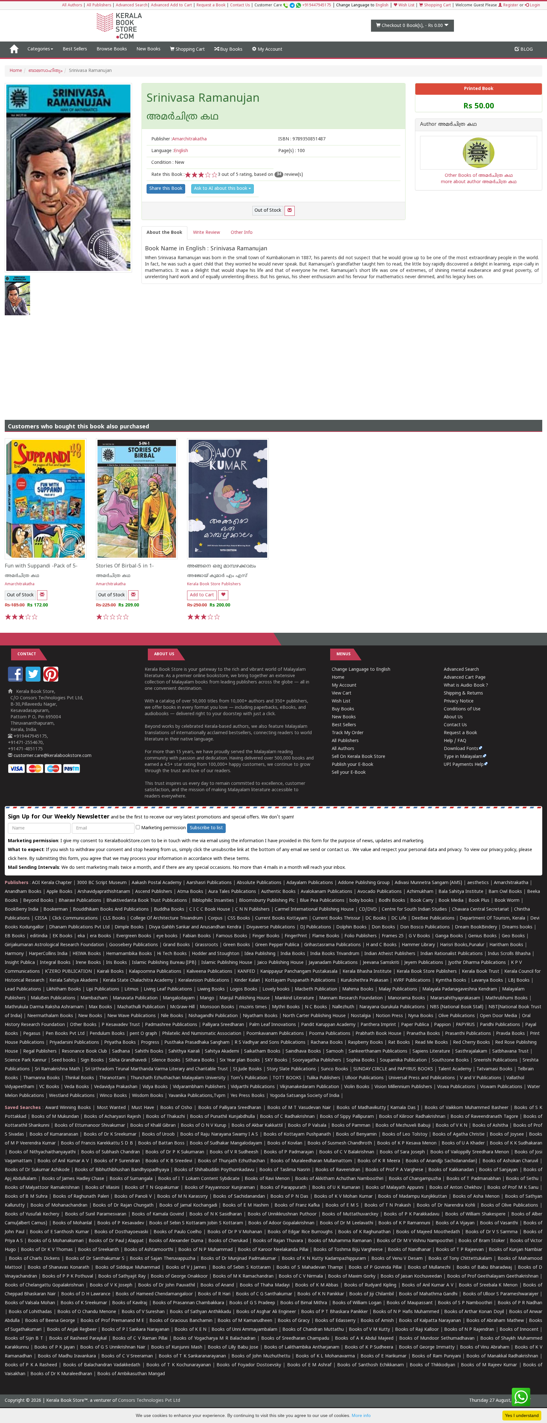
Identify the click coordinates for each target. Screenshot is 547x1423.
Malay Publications (398, 989)
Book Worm (506, 900)
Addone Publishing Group (364, 883)
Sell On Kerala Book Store (358, 757)
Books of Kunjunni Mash (176, 1347)
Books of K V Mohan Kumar (343, 1196)
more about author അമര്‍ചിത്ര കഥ (479, 182)
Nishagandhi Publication (213, 1016)
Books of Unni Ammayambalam (244, 1329)
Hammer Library (418, 945)
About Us (453, 717)
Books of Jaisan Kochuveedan (411, 1276)
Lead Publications (23, 989)
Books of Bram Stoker (481, 1241)
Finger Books (266, 936)
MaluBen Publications (53, 998)
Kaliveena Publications (209, 971)
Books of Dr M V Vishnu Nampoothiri (415, 1241)
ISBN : (301, 139)
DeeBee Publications (433, 918)
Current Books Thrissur (336, 918)
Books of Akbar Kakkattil (257, 1125)
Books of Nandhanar (409, 1250)
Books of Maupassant (409, 1303)
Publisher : (179, 139)
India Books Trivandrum (334, 954)
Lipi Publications (102, 989)
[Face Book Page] (16, 680)
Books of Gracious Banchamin (180, 1321)
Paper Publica (415, 1025)
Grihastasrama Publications (332, 945)
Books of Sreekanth (98, 1250)
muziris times (253, 1007)
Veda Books (76, 1087)
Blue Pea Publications (322, 900)
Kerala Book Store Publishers (214, 584)
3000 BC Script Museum (102, 883)
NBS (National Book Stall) (456, 1007)
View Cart (341, 693)
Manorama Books (406, 998)
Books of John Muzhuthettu (260, 1356)
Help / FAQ (455, 741)
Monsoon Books (217, 1007)
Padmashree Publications (171, 1025)
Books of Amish (377, 1321)
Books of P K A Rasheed (31, 1365)
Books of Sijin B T (24, 1338)
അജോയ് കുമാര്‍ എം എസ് (217, 576)
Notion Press (389, 1016)
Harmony (14, 954)
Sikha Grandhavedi (128, 1060)
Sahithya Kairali (184, 1051)
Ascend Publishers (153, 891)
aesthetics (478, 883)
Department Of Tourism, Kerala (492, 918)
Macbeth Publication (316, 989)
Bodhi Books (392, 900)
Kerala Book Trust (480, 971)
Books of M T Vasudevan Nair (299, 1108)
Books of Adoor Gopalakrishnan (281, 1223)
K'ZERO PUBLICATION (68, 971)
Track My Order (347, 733)
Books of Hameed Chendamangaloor (154, 1294)
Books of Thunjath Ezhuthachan (231, 1161)
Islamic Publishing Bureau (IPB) (164, 962)
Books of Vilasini (102, 1187)
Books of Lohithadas (30, 1312)
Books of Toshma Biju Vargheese (347, 1250)
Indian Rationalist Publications (451, 954)
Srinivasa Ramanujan (203, 99)
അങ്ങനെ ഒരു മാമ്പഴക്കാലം (221, 566)
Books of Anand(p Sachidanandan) (441, 1161)
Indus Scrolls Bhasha (509, 954)
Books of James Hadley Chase (73, 1179)
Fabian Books (197, 936)
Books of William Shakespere (475, 1214)
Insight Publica (20, 962)
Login (534, 5)
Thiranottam (112, 1078)
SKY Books (276, 1060)
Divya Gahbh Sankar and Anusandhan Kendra (195, 927)
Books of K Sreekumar (83, 1303)
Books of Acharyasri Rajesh (112, 1116)
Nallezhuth (343, 1007)
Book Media (450, 900)
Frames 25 (393, 936)
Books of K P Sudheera (369, 1347)
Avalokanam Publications (326, 891)
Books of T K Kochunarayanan (178, 1365)
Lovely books (276, 989)
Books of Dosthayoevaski (121, 1232)
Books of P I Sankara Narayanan (135, 1329)
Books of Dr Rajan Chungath (123, 1205)
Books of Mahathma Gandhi (428, 1294)
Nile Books (172, 1016)
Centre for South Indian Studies (414, 909)
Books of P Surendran (117, 1161)
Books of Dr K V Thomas (46, 1250)
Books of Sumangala (131, 1179)
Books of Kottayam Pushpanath (297, 1134)
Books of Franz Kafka (297, 1205)
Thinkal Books (79, 1078)
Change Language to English (361, 669)
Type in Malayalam (463, 757)
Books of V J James (186, 1267)
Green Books (236, 945)
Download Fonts (461, 749)
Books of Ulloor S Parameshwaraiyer (501, 1294)
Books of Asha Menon (476, 1196)
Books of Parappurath (283, 1187)
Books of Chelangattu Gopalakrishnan (44, 1285)
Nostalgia (361, 1016)
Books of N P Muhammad (205, 1250)
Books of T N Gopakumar (152, 1187)
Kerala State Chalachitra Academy (138, 980)
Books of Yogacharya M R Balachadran (214, 1338)
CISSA (41, 918)
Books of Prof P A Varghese (394, 1170)
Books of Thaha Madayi (265, 1285)
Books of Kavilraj (129, 1303)
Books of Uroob (158, 1134)
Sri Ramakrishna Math (57, 1069)
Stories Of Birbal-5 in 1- (125, 566)
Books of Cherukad (228, 1241)
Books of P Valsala (307, 1125)
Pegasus (32, 1033)
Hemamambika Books (129, 954)
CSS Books (239, 918)
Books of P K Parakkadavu (411, 1214)
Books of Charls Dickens (34, 1258)
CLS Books (114, 918)
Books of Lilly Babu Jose (233, 1347)
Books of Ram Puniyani (436, 1356)
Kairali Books (110, 971)
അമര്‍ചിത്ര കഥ (22, 576)
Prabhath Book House (378, 1033)
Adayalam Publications (309, 883)
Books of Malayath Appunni (395, 1187)
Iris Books (116, 962)
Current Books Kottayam (281, 918)
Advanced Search (132, 5)
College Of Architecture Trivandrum (166, 918)
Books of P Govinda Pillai (375, 1267)
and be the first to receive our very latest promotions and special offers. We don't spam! (151, 817)
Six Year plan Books (240, 1060)
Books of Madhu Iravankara (67, 1356)
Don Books (383, 927)
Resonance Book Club (84, 1051)
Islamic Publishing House (226, 962)
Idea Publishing (259, 954)
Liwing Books (211, 989)
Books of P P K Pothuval (67, 1276)
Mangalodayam (179, 998)
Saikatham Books (262, 1051)
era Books (100, 936)
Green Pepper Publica (277, 945)
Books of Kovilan (284, 1143)
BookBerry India (21, 909)
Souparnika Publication (403, 1060)
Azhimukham (420, 891)
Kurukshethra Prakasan (364, 980)
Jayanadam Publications (333, 962)
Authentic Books (278, 891)
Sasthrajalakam (471, 1051)
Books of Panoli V (133, 1196)
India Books (292, 954)
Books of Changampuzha (415, 1179)
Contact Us (240, 5)
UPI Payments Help (464, 764)
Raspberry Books (365, 1042)
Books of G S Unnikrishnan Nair (112, 1347)
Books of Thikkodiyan (432, 1365)
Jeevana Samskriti (381, 962)
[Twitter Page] (34, 680)
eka (81, 936)
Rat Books (399, 1042)
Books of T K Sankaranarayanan (192, 1356)
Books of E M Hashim (246, 1205)
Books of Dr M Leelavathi (346, 1223)
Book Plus (478, 900)
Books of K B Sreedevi (168, 1161)
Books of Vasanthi (499, 1223)
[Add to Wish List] (223, 595)
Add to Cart (202, 595)
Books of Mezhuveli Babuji (403, 1125)
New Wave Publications (131, 1016)
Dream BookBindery (476, 927)
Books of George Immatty (427, 1347)
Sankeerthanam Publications (378, 1051)
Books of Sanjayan (498, 1170)
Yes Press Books (247, 1096)
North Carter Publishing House (314, 1016)
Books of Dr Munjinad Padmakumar (238, 1258)
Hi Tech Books (172, 954)
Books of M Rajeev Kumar (489, 1365)
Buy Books (230, 49)
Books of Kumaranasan (53, 1134)
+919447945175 (316, 5)
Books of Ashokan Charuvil (510, 1161)
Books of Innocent (519, 1329)
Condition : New (167, 162)
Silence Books (166, 1060)
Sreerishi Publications (496, 1060)
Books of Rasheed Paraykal (78, 1338)
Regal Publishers (40, 1051)
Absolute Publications (259, 883)
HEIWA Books (86, 954)
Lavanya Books (487, 980)
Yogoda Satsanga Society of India (304, 1096)
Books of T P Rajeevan (459, 1250)
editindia (38, 936)
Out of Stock (268, 210)
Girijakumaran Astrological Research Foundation (54, 945)
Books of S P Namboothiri (465, 1303)
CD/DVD (368, 909)
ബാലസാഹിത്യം (45, 71)
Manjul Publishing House (244, 998)
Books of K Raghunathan (364, 1232)
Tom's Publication (248, 1078)
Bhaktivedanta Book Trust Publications (146, 900)
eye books (167, 936)
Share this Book (165, 188)
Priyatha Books (120, 1042)
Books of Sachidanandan (239, 1196)
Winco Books (113, 1096)
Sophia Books (360, 1060)
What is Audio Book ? (466, 685)
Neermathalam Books (50, 1016)
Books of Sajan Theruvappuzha (162, 1258)
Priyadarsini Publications (74, 1042)
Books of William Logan (356, 1303)
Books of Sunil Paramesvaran (95, 1214)
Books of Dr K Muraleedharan (61, 1374)
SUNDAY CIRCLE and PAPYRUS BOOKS (393, 1069)
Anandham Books (23, 891)
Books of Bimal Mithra (303, 1303)
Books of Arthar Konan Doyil (474, 1312)
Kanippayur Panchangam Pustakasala (298, 971)
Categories (39, 49)
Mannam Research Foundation (351, 998)
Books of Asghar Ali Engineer (266, 1312)
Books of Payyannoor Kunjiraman (220, 1187)
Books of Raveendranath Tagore (484, 1116)
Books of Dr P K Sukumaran (174, 1152)
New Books (148, 49)
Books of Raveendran (337, 1170)
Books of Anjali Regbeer (72, 1329)
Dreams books (517, 927)
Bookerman (55, 909)
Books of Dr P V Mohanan (234, 1232)
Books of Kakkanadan (451, 1170)
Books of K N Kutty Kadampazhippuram (324, 1258)
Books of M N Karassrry (182, 1196)
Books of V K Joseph (111, 1285)
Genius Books (482, 936)
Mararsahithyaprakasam (455, 998)
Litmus (131, 989)
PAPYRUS (465, 1025)
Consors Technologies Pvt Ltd (149, 1400)
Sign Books (92, 1060)
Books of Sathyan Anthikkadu (200, 1312)
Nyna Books (420, 1016)
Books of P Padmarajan (289, 1152)
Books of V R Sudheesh (234, 1152)
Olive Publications (456, 1016)
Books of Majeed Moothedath (428, 1232)
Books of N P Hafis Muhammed (406, 1312)
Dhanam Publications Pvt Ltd (79, 927)
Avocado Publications (379, 891)
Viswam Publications (501, 1087)
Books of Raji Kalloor (417, 1329)
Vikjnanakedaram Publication (309, 1087)
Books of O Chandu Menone (86, 1312)
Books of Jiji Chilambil (371, 1294)
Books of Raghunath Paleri (81, 1196)
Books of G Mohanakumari (56, 1241)
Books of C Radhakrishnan (287, 1116)
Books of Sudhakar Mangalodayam (226, 1143)
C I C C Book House (209, 909)
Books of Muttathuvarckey (350, 1214)
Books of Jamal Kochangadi (188, 1205)
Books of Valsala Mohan (30, 1303)
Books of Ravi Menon (267, 1179)
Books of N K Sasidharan (215, 1214)
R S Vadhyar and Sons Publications (270, 1042)
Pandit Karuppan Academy (328, 1025)
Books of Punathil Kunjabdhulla (222, 1116)
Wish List (405, 5)
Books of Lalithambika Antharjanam (301, 1347)
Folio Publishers (360, 936)
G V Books (419, 936)
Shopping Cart (437, 5)
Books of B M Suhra (26, 1196)
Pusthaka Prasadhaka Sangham (196, 1042)
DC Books (375, 918)
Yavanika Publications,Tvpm (196, 1096)
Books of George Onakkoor (179, 1276)
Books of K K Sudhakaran (516, 1143)
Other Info (242, 232)
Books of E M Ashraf (309, 1365)
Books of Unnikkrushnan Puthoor (282, 1214)
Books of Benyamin (356, 1134)
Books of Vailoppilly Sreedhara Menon (469, 1152)
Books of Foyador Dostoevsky (249, 1365)
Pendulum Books (107, 1033)
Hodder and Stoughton (215, 954)
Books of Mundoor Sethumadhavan (436, 1338)
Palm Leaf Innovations (272, 1025)
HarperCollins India (48, 954)
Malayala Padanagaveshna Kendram (459, 989)
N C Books (316, 1007)
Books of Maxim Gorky (351, 1276)
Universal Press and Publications (422, 1078)
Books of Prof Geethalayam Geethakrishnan (492, 1276)
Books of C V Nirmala (301, 1276)
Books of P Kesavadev (120, 1223)
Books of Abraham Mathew (495, 1321)
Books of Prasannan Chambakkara (188, 1303)
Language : (169, 151)
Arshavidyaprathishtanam (104, 891)
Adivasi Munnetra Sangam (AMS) (428, 883)
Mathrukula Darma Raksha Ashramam (44, 1007)
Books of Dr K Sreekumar (110, 1134)
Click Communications (75, 918)
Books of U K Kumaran (336, 1187)
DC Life (398, 918)
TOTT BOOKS (287, 1078)
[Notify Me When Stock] (290, 211)
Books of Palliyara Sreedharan (229, 1108)
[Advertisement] (273, 362)
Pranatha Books (423, 1033)
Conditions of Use (462, 709)
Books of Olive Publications (509, 1205)
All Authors (72, 5)
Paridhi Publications (500, 1025)
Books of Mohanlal (72, 1223)
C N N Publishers (252, 909)
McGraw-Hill (182, 1007)
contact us (338, 850)
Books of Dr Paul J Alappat (116, 1241)
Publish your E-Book (352, 764)
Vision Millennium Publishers (403, 1087)
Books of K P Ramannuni (404, 1223)
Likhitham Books (63, 989)
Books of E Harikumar (383, 1356)
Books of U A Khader (463, 1143)
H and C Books (381, 945)
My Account (269, 49)
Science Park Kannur (26, 1060)
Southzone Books (450, 1060)
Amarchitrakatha (20, 584)
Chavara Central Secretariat (480, 909)
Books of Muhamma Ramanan (340, 1241)
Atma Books (190, 891)
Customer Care (293, 5)
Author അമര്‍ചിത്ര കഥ (448, 125)
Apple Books (59, 891)
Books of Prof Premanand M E (112, 1321)
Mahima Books (358, 989)
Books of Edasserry (335, 1321)
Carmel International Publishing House (314, 909)
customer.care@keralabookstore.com (51, 756)
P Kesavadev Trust (121, 1025)
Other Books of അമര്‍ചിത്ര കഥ (479, 175)
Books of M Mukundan (55, 1116)
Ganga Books (449, 936)
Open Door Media (498, 1016)
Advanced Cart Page (465, 677)
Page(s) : (291, 151)
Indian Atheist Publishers (389, 954)
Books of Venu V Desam (397, 1258)
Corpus (215, 918)
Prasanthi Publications (468, 1033)
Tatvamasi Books (494, 1069)
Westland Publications (72, 1096)
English (382, 5)
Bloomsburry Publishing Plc (267, 900)
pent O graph (143, 1033)
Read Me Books (431, 1042)
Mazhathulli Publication (141, 1007)
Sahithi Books (149, 1051)
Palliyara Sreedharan (223, 1025)
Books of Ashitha (490, 1125)
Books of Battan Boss (161, 1143)
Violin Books (356, 1087)
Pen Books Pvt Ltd (65, 1033)
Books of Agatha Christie (458, 1134)
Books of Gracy (294, 1321)
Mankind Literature (294, 998)
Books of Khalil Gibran (153, 1125)
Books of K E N (190, 1329)
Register (510, 5)
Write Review (206, 232)
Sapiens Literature (431, 1051)
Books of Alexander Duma (176, 1241)
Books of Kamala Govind (158, 1214)
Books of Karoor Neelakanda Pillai (273, 1250)
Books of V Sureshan (143, 1312)
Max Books (100, 1007)
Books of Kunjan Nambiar (515, 1250)
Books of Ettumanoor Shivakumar (89, 1125)
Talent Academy (454, 1069)
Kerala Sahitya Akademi (73, 980)
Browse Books (112, 49)
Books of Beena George (50, 1321)
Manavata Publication (135, 998)
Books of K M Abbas (316, 1285)
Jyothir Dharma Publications (477, 962)
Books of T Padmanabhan (473, 1179)
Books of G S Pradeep (252, 1303)
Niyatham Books (260, 1016)
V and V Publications (480, 1078)
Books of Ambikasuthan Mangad (131, 1374)
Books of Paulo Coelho (178, 1232)
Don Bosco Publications (425, 927)
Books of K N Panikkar (320, 1294)
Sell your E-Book (349, 772)
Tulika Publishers (323, 1078)
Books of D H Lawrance (86, 1294)
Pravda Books (510, 1033)
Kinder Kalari (247, 980)
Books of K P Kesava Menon (406, 1143)
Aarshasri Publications (209, 883)
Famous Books (231, 936)
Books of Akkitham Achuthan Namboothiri (339, 1179)
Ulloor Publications (364, 1078)
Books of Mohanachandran (58, 1205)
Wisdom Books (147, 1096)
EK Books (62, 936)
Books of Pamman (350, 1125)
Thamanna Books (41, 1078)
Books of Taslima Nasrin (284, 1170)
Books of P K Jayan (54, 1347)
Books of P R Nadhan (520, 1303)
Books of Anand (217, 1285)
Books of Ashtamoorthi (148, 1250)
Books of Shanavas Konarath (58, 1267)
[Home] (14, 49)
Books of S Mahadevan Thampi (309, 1267)
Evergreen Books (133, 936)
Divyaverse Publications (270, 927)
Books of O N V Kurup (203, 1125)
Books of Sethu (522, 1179)
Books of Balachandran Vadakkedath (102, 1365)
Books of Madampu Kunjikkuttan (412, 1196)
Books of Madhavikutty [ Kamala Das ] (377, 1108)
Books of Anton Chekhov (455, 1187)
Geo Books (513, 936)
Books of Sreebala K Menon (488, 1285)
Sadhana (121, 1051)
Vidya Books (155, 1087)
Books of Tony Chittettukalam (460, 1258)
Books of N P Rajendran (469, 1329)
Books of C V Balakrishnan (346, 1152)
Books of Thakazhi (165, 1116)
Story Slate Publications (291, 1069)
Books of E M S (342, 1205)
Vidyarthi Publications (253, 1087)
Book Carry (421, 900)
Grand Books (176, 945)
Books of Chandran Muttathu (312, 1329)
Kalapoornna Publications (155, 971)
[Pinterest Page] (51, 680)
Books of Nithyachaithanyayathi (42, 1152)
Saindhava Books (303, 1051)
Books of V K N (451, 1125)
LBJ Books (519, 980)
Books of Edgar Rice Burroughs (300, 1232)
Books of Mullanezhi (429, 1267)
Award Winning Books (68, 1108)
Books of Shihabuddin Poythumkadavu (214, 1170)
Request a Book (211, 5)
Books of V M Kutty (369, 1329)
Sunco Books (334, 1069)
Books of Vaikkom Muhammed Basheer (466, 1108)
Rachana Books (327, 1042)
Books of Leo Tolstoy (404, 1134)
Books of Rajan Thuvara (278, 1241)
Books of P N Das (289, 1196)
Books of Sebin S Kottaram (241, 1267)
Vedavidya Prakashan (115, 1087)
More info (361, 1415)
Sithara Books (200, 1060)
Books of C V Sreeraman (127, 1356)
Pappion (442, 1025)
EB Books (15, 936)
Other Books (83, 1025)
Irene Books (88, 962)
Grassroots (206, 945)
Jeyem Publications (423, 962)
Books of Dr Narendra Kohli (446, 1205)
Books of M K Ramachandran (243, 1276)
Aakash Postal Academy (157, 883)
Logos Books (243, 989)
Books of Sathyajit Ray (122, 1276)
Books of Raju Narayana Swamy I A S (219, 1134)
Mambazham (94, 998)
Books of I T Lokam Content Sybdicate (199, 1179)
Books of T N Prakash (387, 1205)
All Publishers (99, 5)
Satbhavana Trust (510, 1051)
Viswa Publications (456, 1087)
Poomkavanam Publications (275, 1033)
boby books (361, 900)
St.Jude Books (247, 1069)
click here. (18, 859)
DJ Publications (315, 927)
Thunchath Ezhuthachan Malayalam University (177, 1078)
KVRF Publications (412, 980)
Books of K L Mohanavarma (325, 1356)
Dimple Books (129, 927)
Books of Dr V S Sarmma (491, 1232)
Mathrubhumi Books (506, 998)
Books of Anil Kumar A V (63, 1161)
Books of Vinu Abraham (484, 1347)
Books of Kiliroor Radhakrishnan (412, 1116)
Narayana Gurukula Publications (392, 1007)
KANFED (246, 971)
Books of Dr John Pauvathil (166, 1285)
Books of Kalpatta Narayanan (430, 1321)
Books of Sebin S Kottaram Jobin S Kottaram (196, 1223)
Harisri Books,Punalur (462, 945)
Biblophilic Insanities (213, 900)
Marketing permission (163, 828)
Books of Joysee (507, 1134)
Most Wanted (111, 1108)
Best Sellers (75, 49)
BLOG (526, 49)
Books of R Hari (214, 1294)
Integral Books (55, 962)
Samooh (334, 1051)
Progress (150, 1042)
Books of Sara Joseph (402, 1152)
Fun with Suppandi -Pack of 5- (41, 566)
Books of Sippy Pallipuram (347, 1116)
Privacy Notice (459, 701)
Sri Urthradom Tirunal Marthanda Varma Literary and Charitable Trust (156, 1069)
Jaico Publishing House (280, 962)
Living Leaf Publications (168, 989)
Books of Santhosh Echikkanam (370, 1365)
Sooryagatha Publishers (316, 1060)
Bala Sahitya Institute (460, 891)
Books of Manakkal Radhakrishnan (502, 1356)
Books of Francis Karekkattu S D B (97, 1143)
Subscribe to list (206, 828)
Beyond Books (38, 900)
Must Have (142, 1108)
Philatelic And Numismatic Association (201, 1033)
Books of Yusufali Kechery (32, 1214)
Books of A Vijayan (455, 1223)
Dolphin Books (351, 927)
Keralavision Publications (203, 980)
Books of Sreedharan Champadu (295, 1338)
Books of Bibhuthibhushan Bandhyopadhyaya (122, 1170)
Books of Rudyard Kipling (370, 1285)
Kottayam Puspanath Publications (300, 980)
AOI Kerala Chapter (52, 883)
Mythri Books (286, 1007)
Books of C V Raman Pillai (139, 1338)
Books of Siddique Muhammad (127, 1267)
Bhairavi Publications (80, 900)
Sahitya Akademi (222, 1051)
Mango (207, 998)
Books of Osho (176, 1108)
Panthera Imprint (378, 1025)
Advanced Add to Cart (171, 5)
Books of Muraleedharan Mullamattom (311, 1161)
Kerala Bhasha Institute (367, 971)
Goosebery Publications (133, 945)
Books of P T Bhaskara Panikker (334, 1312)
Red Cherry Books (471, 1042)
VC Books (49, 1087)
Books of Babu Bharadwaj (484, 1267)
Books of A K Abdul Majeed (364, 1338)
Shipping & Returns (463, 693)
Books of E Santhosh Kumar (59, 1232)
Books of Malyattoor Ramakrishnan (42, 1187)
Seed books (64, 1060)
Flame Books (325, 936)
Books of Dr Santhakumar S (95, 1258)
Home (15, 71)
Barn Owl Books (505, 891)
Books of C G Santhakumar (264, 1294)
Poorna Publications (329, 1033)
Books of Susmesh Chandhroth (339, 1143)
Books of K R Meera (378, 1161)
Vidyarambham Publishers (199, 1087)
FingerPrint (296, 936)
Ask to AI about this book (221, 188)
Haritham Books (506, 945)
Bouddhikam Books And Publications (111, 909)
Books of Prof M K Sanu (512, 1187)
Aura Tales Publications (232, 891)
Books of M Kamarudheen (244, 1321)
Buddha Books (169, 909)
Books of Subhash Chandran (110, 1152)
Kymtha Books (451, 980)
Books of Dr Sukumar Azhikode (37, 1170)
